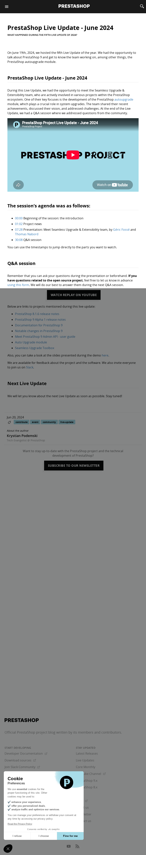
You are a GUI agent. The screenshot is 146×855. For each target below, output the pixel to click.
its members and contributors (97, 732)
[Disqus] (73, 529)
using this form (18, 285)
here (105, 355)
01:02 (19, 224)
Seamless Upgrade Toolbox (34, 348)
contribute (22, 422)
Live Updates (85, 760)
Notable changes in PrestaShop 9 (39, 331)
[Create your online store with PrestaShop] (22, 720)
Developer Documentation (26, 753)
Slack (29, 367)
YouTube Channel (91, 774)
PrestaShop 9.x (86, 780)
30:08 (19, 240)
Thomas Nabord (26, 234)
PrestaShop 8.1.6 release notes (37, 314)
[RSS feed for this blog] (77, 847)
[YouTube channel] (69, 847)
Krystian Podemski (22, 435)
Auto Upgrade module (31, 342)
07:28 (19, 229)
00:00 (19, 218)
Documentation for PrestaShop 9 (39, 325)
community (49, 422)
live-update (66, 422)
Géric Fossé (121, 229)
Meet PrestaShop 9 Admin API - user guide (45, 336)
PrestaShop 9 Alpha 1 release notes (40, 319)
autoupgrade (123, 99)
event (35, 422)
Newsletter (83, 814)
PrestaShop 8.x (86, 787)
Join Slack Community (22, 767)
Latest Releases (87, 753)
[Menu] (6, 6)
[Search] (142, 6)
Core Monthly (85, 767)
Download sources (20, 760)
